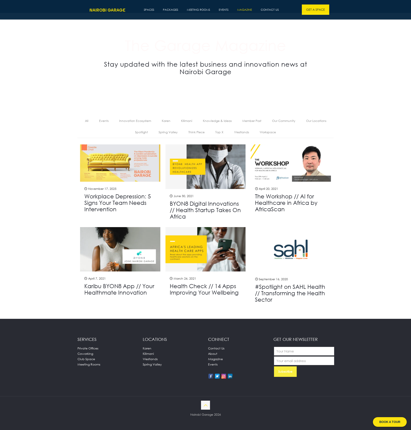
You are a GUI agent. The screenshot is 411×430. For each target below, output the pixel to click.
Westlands (241, 132)
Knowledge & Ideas (217, 121)
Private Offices (87, 348)
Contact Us (216, 348)
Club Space (86, 359)
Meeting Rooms (88, 364)
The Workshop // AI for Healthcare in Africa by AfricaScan (286, 203)
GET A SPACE (315, 9)
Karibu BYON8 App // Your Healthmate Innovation (119, 289)
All (86, 121)
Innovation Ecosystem (135, 121)
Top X (219, 132)
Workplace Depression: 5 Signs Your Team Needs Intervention (117, 203)
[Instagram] (223, 376)
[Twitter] (217, 376)
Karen (166, 121)
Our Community (283, 121)
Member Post (251, 121)
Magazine (215, 359)
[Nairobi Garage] (107, 9)
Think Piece (196, 132)
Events (104, 121)
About (212, 353)
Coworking (85, 353)
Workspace (268, 132)
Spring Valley (168, 132)
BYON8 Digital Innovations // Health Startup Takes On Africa (205, 210)
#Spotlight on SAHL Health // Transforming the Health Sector (290, 293)
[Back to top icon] (205, 405)
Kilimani (186, 121)
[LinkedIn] (230, 376)
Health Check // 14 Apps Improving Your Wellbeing (204, 289)
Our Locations (316, 121)
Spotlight (141, 132)
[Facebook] (210, 376)
